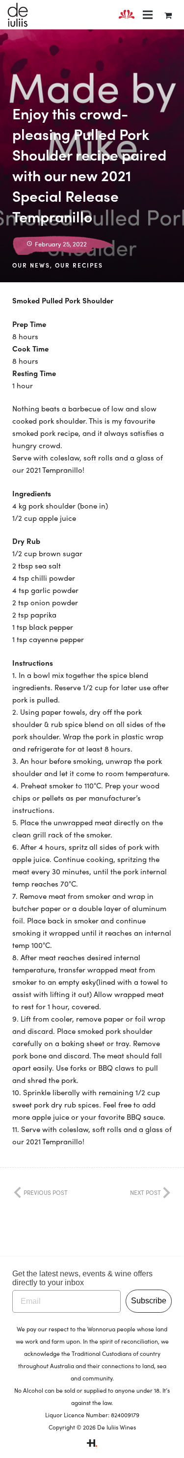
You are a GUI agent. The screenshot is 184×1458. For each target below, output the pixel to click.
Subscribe (148, 1300)
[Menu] (147, 14)
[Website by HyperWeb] (92, 1444)
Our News (31, 265)
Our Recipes (79, 265)
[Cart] (168, 15)
